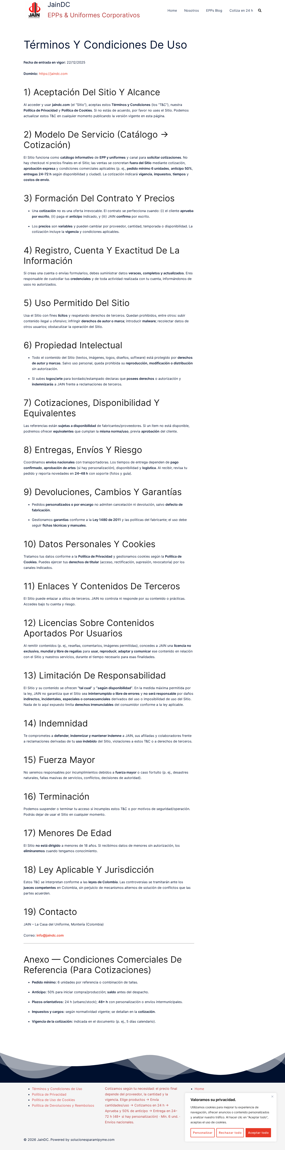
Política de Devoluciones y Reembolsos (63, 1105)
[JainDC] (34, 10)
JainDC (59, 4)
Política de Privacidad (49, 1094)
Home (172, 10)
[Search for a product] (259, 10)
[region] (231, 1117)
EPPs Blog (214, 10)
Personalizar (202, 1132)
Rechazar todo (230, 1132)
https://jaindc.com (53, 73)
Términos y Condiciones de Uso (57, 1089)
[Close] (272, 1096)
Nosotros (191, 10)
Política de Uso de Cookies (53, 1100)
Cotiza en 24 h (241, 10)
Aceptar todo (258, 1132)
